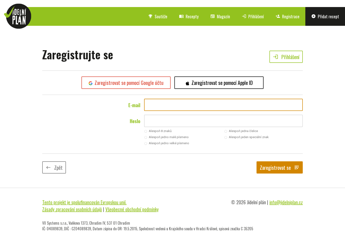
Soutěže (157, 16)
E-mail (134, 105)
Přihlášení (253, 16)
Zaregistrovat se (279, 167)
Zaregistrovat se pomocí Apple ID (222, 82)
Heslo (135, 121)
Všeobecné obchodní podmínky (132, 209)
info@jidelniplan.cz (286, 202)
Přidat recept (325, 16)
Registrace (287, 16)
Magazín (220, 16)
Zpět (54, 167)
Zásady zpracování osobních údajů (72, 209)
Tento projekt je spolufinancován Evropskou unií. (84, 202)
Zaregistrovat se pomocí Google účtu (129, 82)
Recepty (189, 16)
